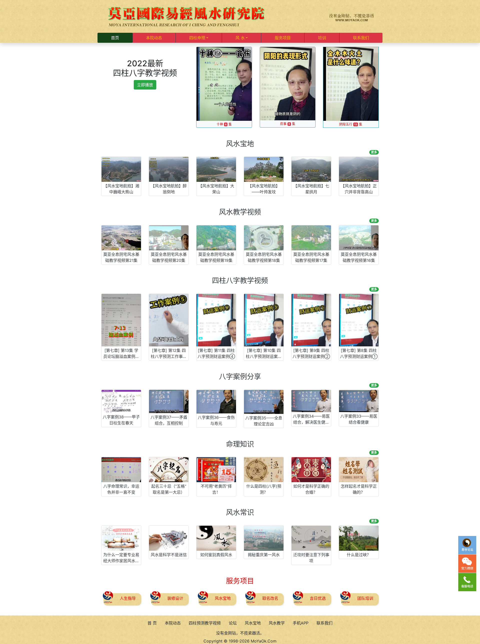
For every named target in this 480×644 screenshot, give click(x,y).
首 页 (152, 622)
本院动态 (154, 37)
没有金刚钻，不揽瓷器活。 (240, 632)
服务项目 (283, 37)
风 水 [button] (240, 37)
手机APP (300, 622)
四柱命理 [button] (197, 37)
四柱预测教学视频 (205, 622)
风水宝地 (253, 622)
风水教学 (277, 622)
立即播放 (145, 84)
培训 (322, 37)
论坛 (233, 622)
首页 (115, 37)
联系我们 (361, 37)
